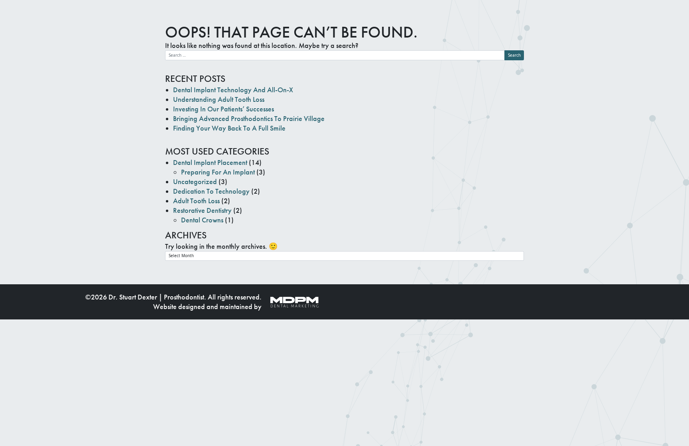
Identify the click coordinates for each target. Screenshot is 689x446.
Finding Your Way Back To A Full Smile (229, 128)
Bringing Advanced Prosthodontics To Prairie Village (249, 118)
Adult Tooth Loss (196, 200)
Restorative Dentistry (202, 210)
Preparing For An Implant (218, 172)
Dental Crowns (202, 220)
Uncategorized (195, 181)
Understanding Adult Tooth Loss (218, 99)
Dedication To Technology (211, 191)
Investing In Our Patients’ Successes (223, 109)
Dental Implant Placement (210, 162)
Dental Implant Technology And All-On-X (233, 89)
